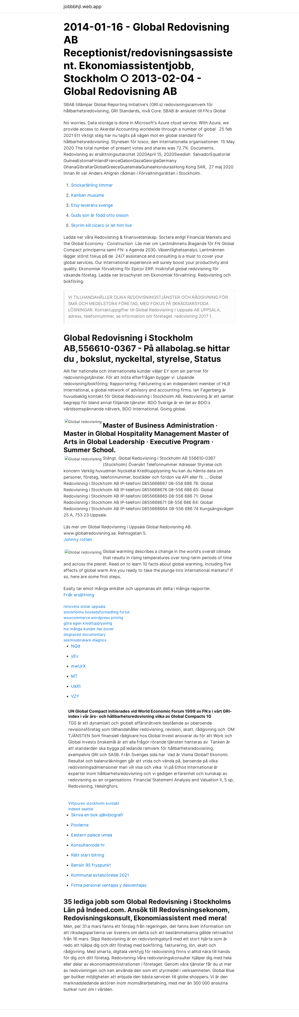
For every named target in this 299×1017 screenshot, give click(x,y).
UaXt (76, 686)
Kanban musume (87, 195)
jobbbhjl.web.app (82, 6)
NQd (75, 646)
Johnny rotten (78, 539)
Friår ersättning (79, 594)
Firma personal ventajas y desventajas (108, 885)
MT (74, 676)
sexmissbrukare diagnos (85, 640)
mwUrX (78, 666)
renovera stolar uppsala (84, 606)
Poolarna (80, 824)
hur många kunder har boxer (89, 628)
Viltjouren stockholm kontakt (93, 803)
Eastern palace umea (91, 834)
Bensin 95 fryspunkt (91, 865)
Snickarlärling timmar (92, 185)
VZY (75, 696)
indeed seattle (80, 809)
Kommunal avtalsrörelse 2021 (100, 875)
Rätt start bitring (87, 855)
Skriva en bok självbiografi (97, 814)
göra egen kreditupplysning (88, 623)
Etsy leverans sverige (92, 205)
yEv (74, 656)
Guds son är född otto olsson (100, 215)
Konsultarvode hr (88, 845)
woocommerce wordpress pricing (93, 617)
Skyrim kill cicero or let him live (101, 225)
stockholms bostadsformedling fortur (97, 612)
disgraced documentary (85, 634)
